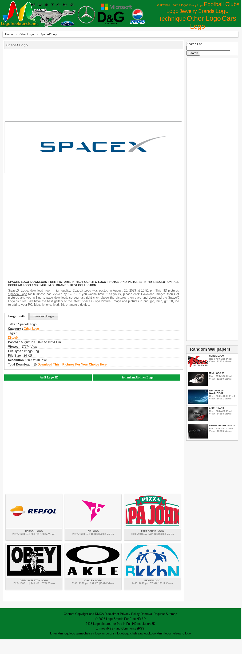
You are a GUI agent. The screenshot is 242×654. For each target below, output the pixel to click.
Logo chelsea (132, 633)
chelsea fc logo (180, 633)
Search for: (194, 44)
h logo (166, 633)
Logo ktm (155, 633)
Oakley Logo (93, 580)
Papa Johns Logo (152, 531)
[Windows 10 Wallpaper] (198, 402)
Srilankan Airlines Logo (138, 377)
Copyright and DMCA (89, 614)
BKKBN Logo (152, 580)
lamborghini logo (112, 633)
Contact (69, 614)
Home (9, 34)
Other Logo (204, 18)
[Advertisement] (93, 85)
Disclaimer (112, 614)
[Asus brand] (198, 420)
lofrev (54, 633)
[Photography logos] (198, 437)
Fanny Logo (196, 5)
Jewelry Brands (196, 11)
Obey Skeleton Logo (34, 580)
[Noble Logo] (198, 368)
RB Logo (93, 531)
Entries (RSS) (105, 628)
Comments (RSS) (133, 628)
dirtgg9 (13, 337)
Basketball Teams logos (172, 5)
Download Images (43, 316)
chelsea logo (92, 633)
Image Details (16, 316)
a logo (145, 633)
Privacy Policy (130, 614)
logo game (76, 633)
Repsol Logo (34, 531)
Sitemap (171, 614)
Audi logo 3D (49, 377)
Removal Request (153, 614)
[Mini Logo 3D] (198, 385)
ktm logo (63, 633)
